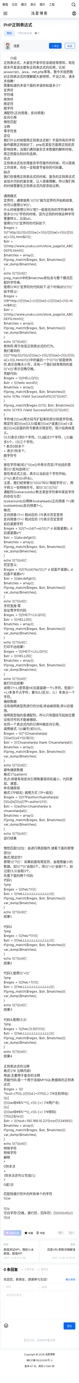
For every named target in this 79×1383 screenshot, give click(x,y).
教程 (9, 33)
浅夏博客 (50, 1354)
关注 (56, 46)
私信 (69, 46)
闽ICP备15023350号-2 (39, 1360)
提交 (69, 1326)
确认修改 (70, 1279)
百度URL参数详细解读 (61, 1249)
